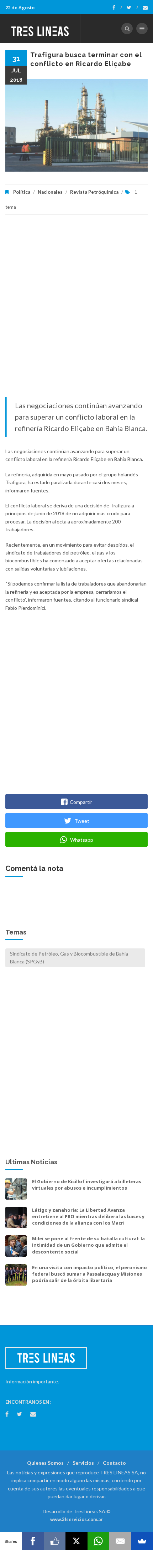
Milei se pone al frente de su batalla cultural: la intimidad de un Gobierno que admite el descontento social (88, 1245)
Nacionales (50, 192)
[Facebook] (117, 7)
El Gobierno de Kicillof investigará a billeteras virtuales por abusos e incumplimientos (86, 1184)
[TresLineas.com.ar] (40, 28)
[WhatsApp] (98, 1541)
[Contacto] (145, 7)
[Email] (120, 1541)
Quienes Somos (45, 1463)
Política (21, 192)
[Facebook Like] (54, 1541)
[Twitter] (132, 7)
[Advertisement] (76, 309)
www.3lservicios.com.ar (76, 1519)
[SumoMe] (142, 1541)
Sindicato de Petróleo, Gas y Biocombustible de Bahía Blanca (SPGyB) (69, 957)
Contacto (114, 1463)
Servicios (83, 1463)
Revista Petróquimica (94, 192)
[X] (76, 1541)
